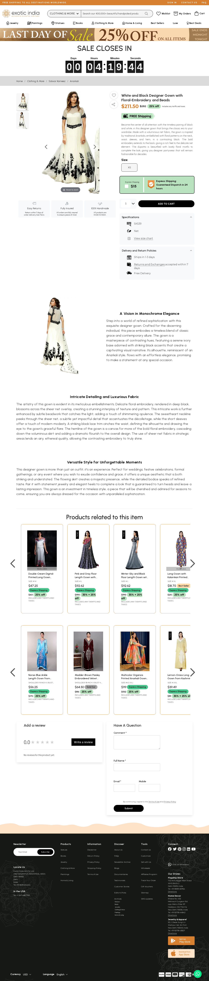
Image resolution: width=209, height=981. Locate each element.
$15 (133, 186)
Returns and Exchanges (149, 264)
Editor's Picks (120, 892)
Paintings (65, 874)
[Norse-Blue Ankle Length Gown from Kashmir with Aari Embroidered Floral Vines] (42, 670)
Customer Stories (121, 886)
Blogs (116, 868)
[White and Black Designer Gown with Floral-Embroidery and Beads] (22, 102)
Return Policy (93, 856)
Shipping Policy (94, 868)
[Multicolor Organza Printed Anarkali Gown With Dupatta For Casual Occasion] (134, 670)
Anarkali (74, 81)
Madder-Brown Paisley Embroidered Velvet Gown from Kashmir (87, 678)
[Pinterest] (179, 850)
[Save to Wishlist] (114, 96)
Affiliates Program (149, 874)
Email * (117, 781)
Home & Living (67, 880)
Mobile (142, 781)
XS (129, 167)
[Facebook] (170, 850)
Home (19, 81)
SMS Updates (147, 899)
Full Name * (120, 760)
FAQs (116, 856)
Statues (64, 850)
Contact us (189, 2)
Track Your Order (148, 880)
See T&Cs (40, 215)
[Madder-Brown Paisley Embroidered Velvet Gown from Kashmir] (88, 670)
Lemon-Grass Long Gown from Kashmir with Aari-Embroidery (180, 678)
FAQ (204, 2)
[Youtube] (193, 850)
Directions (172, 891)
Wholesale (145, 868)
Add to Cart (166, 203)
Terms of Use (153, 801)
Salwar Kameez (57, 81)
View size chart (143, 238)
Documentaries (121, 874)
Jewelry (64, 862)
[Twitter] (175, 850)
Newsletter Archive (122, 862)
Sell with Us (146, 862)
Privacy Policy (170, 801)
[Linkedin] (188, 850)
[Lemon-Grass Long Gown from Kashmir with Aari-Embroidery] (181, 670)
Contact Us (146, 850)
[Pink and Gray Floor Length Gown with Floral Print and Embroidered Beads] (88, 569)
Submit (129, 808)
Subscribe (45, 852)
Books (63, 856)
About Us (118, 850)
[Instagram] (184, 850)
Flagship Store (175, 878)
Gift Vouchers (147, 886)
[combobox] (112, 13)
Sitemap (145, 892)
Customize (146, 856)
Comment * (120, 732)
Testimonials (119, 880)
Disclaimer (92, 850)
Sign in (172, 2)
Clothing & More (35, 81)
